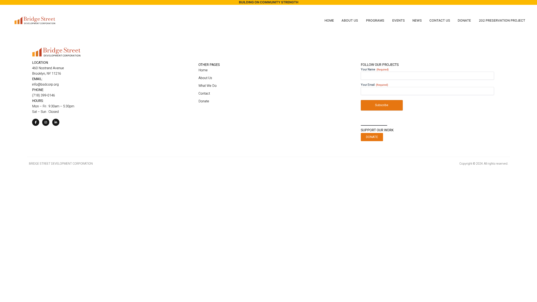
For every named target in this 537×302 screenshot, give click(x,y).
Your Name (375, 70)
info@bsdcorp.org (45, 84)
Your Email (374, 85)
